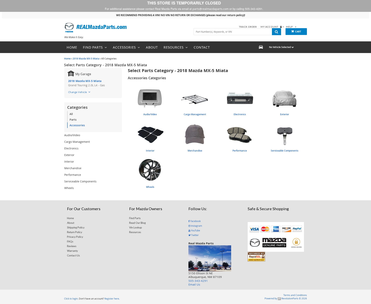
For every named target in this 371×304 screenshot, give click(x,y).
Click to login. (71, 298)
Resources (135, 232)
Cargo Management (77, 142)
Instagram (196, 225)
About (70, 222)
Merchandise (72, 168)
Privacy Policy (75, 236)
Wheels (69, 188)
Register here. (112, 298)
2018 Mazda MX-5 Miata (86, 58)
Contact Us (73, 255)
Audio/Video (72, 135)
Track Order (248, 26)
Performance (72, 175)
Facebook (195, 221)
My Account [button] (270, 26)
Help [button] (289, 26)
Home (67, 58)
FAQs (70, 241)
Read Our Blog (137, 222)
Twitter (195, 235)
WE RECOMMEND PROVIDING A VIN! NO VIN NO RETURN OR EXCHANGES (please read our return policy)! (180, 15)
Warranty (72, 250)
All (71, 114)
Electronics (71, 148)
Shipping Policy (75, 227)
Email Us (194, 284)
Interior (69, 161)
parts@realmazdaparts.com (210, 9)
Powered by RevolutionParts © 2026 (286, 298)
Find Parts (135, 218)
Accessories (77, 125)
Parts (73, 119)
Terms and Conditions (295, 295)
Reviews (71, 246)
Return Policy (74, 232)
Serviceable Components (80, 181)
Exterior (69, 155)
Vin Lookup (135, 227)
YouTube (195, 230)
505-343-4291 (198, 281)
